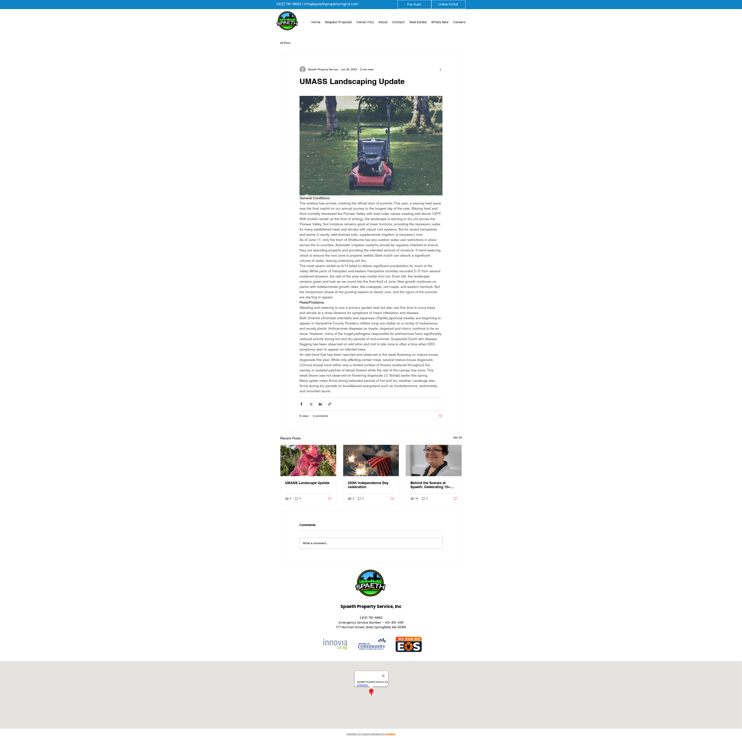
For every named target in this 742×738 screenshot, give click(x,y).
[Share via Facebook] (301, 404)
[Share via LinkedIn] (320, 404)
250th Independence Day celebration (368, 485)
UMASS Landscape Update (307, 483)
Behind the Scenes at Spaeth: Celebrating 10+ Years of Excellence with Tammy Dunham (430, 485)
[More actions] (440, 69)
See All (457, 437)
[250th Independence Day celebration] (371, 460)
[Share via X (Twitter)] (311, 404)
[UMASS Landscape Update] (308, 460)
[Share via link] (330, 404)
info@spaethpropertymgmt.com (331, 4)
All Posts (285, 42)
